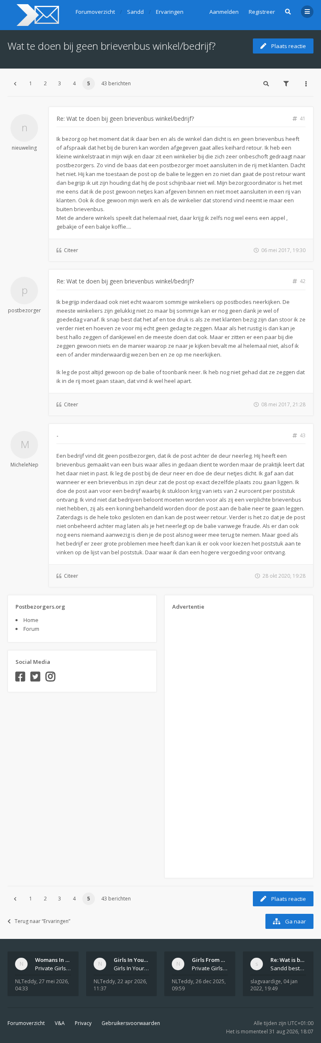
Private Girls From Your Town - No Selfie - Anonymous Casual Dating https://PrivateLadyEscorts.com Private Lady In (210, 968)
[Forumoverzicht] (37, 15)
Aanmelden (224, 11)
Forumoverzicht (26, 1023)
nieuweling (24, 147)
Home (30, 620)
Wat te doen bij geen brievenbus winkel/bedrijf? (112, 46)
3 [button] (59, 83)
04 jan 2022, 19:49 (274, 985)
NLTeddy (25, 981)
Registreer (262, 11)
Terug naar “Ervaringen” (42, 921)
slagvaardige (265, 981)
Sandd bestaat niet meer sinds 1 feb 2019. (288, 968)
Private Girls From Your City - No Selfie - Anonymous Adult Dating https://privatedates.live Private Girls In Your (53, 968)
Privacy (83, 1023)
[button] (15, 83)
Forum (31, 628)
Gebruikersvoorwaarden (131, 1023)
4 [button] (74, 83)
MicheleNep (24, 464)
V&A (60, 1023)
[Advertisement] (205, 741)
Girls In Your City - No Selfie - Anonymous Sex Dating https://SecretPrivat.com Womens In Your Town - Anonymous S (132, 968)
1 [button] (30, 83)
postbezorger (24, 310)
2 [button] (45, 83)
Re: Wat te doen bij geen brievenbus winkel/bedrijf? (125, 118)
